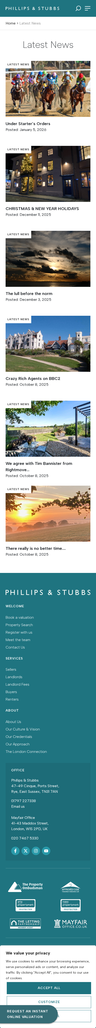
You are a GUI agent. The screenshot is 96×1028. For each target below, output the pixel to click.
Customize (49, 1002)
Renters (12, 699)
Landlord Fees (17, 684)
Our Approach (18, 744)
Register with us (19, 632)
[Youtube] (46, 851)
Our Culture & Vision (23, 729)
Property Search (19, 625)
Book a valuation (20, 617)
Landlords (14, 677)
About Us (13, 721)
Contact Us (15, 647)
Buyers (11, 692)
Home (11, 23)
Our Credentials (19, 736)
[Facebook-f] (15, 851)
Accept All (49, 988)
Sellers (11, 669)
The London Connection (26, 751)
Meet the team (18, 640)
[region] (48, 986)
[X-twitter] (25, 851)
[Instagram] (36, 851)
